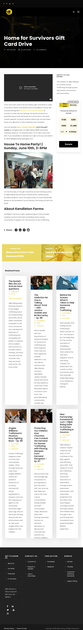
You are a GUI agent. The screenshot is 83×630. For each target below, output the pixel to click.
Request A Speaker (31, 568)
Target (24, 127)
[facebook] (7, 606)
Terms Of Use (21, 628)
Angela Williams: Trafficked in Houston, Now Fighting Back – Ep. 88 (16, 434)
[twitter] (8, 610)
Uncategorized (15, 298)
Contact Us (32, 562)
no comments (41, 50)
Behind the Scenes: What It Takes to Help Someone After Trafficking (67, 303)
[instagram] (12, 4)
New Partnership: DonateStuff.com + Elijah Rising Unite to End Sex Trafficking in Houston (67, 423)
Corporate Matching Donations (70, 574)
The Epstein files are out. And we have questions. (15, 285)
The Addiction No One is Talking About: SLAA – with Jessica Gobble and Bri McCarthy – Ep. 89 (41, 306)
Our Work (11, 569)
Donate (69, 562)
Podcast (40, 326)
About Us (11, 563)
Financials (11, 574)
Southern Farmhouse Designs (31, 110)
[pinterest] (6, 4)
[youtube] (9, 4)
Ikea (19, 127)
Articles (66, 318)
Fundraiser (51, 562)
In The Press (12, 579)
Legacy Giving (72, 581)
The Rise (70, 567)
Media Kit (50, 567)
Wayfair (31, 127)
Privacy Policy (9, 628)
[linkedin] (13, 606)
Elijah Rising (26, 50)
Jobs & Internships (31, 575)
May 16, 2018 (11, 50)
